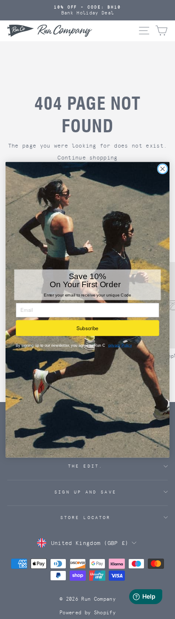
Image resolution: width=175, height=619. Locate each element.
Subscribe (87, 327)
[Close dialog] (162, 169)
